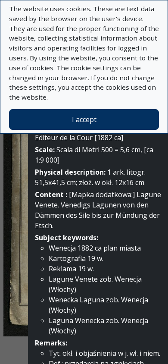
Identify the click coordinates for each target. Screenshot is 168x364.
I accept (84, 119)
